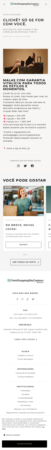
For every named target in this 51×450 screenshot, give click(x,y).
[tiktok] (27, 299)
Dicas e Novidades (12, 14)
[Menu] (46, 4)
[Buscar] (4, 4)
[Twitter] (33, 299)
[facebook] (17, 299)
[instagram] (22, 299)
